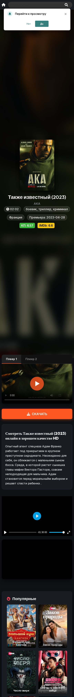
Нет (29, 23)
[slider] (57, 532)
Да (41, 23)
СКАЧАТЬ (39, 414)
